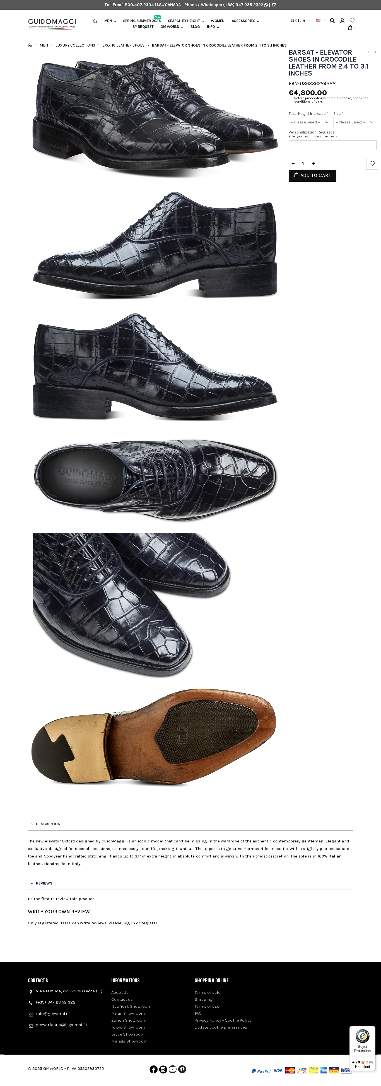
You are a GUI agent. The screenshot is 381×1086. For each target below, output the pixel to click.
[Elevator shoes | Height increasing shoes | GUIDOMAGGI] (50, 24)
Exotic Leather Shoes (123, 45)
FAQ (198, 1013)
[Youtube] (172, 1070)
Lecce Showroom (127, 1034)
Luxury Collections (75, 45)
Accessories (243, 21)
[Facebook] (153, 1070)
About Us (120, 992)
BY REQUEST (142, 27)
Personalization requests (312, 132)
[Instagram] (163, 1070)
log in (129, 922)
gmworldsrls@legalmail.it (61, 1024)
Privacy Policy (208, 1020)
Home (30, 45)
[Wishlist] (352, 20)
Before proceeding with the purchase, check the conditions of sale (331, 99)
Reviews (44, 883)
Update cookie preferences (221, 1027)
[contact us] (274, 4)
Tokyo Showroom (128, 1027)
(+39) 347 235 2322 (243, 4)
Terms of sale (207, 992)
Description (48, 824)
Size (338, 113)
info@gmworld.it (52, 1013)
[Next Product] (375, 52)
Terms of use (207, 1006)
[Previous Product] (368, 52)
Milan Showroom (128, 1013)
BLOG (195, 27)
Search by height (183, 21)
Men (108, 21)
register (149, 922)
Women (218, 21)
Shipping (204, 999)
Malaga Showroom (129, 1041)
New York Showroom (131, 1006)
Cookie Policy (238, 1020)
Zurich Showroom (128, 1020)
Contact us (122, 999)
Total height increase (309, 113)
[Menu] (372, 1029)
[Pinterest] (182, 1070)
